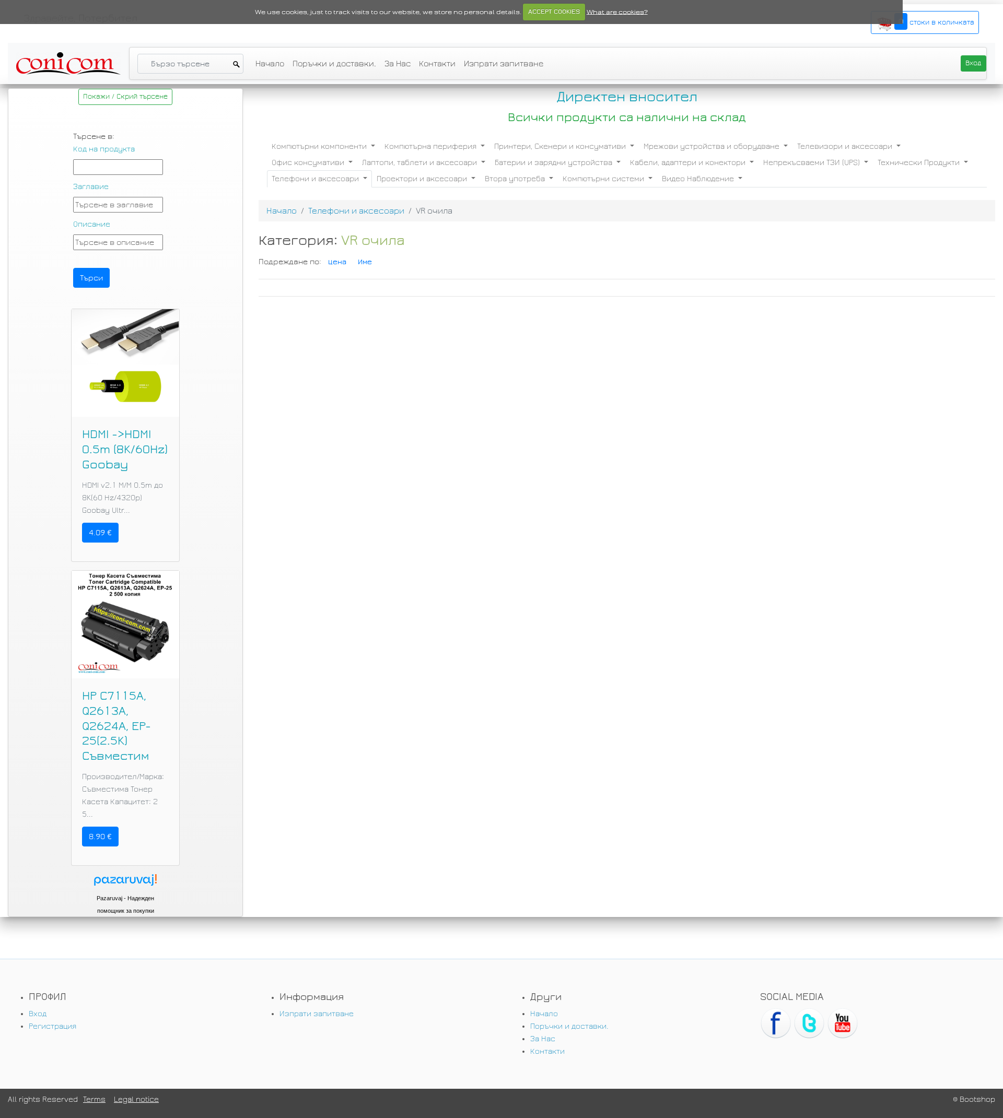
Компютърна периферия (431, 146)
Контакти (437, 63)
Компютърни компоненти (320, 146)
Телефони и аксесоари (316, 178)
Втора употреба (516, 178)
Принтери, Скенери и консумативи (561, 146)
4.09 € (100, 532)
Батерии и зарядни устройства (554, 162)
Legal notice (136, 1099)
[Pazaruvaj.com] (125, 882)
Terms (94, 1099)
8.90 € (100, 836)
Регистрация (52, 1026)
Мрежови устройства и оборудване (713, 146)
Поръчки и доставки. (334, 63)
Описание (91, 224)
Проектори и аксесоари (423, 178)
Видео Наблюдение (699, 178)
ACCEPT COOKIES (554, 11)
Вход (37, 1013)
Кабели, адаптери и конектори (689, 162)
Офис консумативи (309, 162)
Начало (269, 63)
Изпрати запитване (503, 63)
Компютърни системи (604, 178)
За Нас (397, 63)
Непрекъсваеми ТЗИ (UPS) (812, 162)
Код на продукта (104, 149)
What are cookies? (617, 11)
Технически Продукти (920, 162)
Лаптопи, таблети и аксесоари (420, 162)
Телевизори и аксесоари (845, 146)
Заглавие (91, 186)
